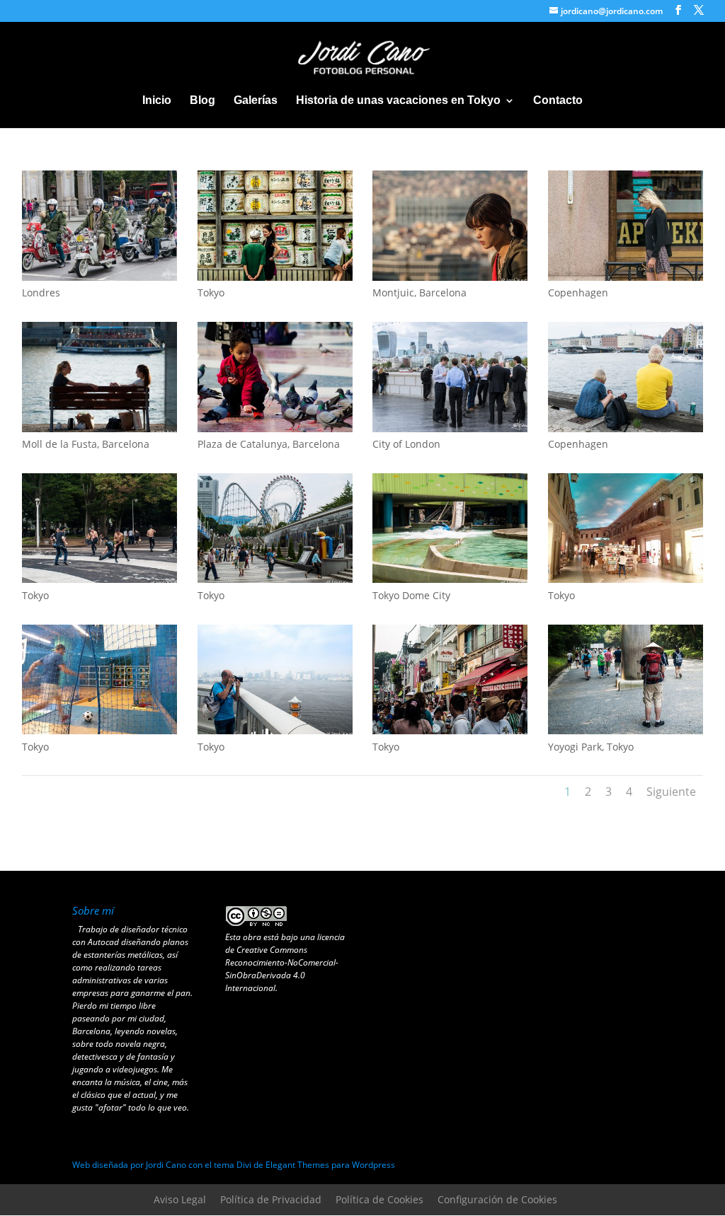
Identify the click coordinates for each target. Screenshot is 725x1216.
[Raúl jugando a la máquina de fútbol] (99, 730)
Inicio (156, 100)
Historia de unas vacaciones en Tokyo (398, 100)
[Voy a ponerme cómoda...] (625, 428)
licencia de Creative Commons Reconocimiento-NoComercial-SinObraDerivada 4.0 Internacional (285, 962)
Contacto (558, 100)
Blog (202, 100)
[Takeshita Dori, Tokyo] (449, 730)
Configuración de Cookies (497, 1199)
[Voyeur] (275, 277)
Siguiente (671, 791)
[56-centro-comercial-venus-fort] (625, 579)
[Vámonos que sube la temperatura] (625, 277)
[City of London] (449, 428)
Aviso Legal (180, 1199)
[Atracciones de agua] (449, 579)
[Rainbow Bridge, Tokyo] (275, 730)
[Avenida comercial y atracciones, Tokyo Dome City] (275, 579)
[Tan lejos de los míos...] (449, 277)
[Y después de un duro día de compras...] (99, 428)
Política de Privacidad (270, 1199)
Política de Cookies (379, 1199)
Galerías (256, 100)
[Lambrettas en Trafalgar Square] (99, 277)
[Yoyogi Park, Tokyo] (99, 579)
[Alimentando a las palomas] (275, 428)
